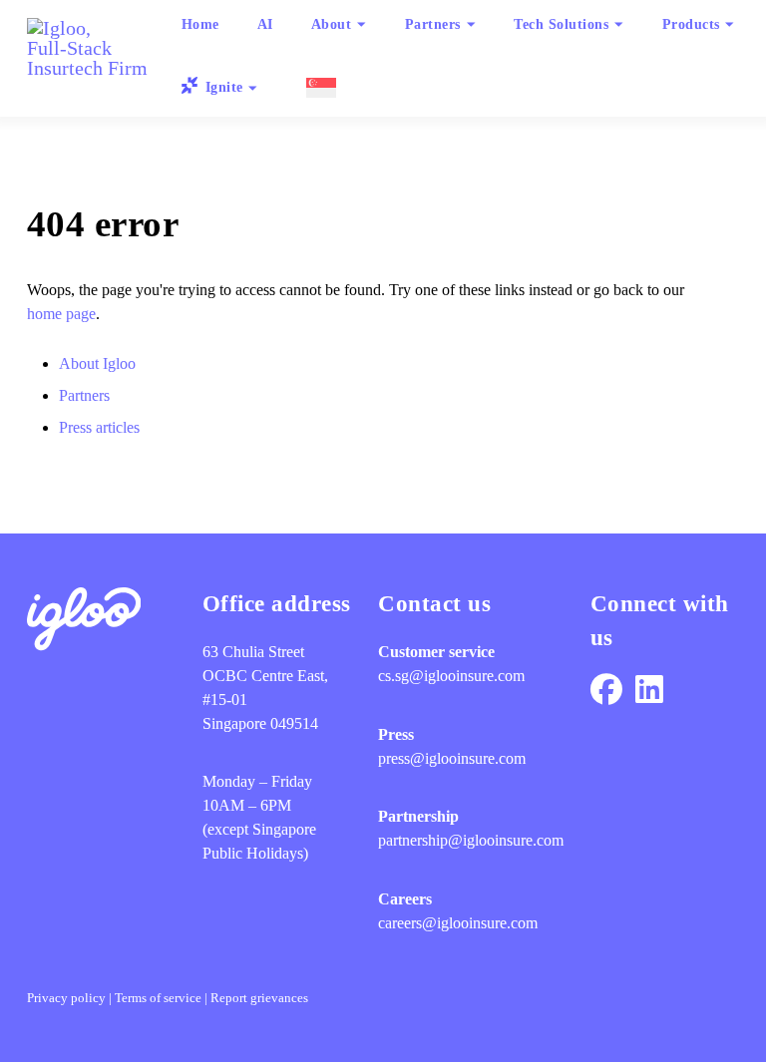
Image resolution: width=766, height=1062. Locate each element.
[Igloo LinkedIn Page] (649, 691)
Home (200, 24)
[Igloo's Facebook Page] (606, 691)
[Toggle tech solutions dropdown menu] (619, 24)
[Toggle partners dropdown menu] (472, 24)
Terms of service (158, 997)
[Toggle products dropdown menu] (730, 24)
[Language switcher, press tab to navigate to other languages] (318, 88)
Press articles (99, 427)
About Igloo (97, 363)
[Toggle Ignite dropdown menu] (253, 88)
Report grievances (259, 997)
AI (265, 24)
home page (61, 313)
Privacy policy (66, 997)
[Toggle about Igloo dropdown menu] (362, 24)
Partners (84, 395)
